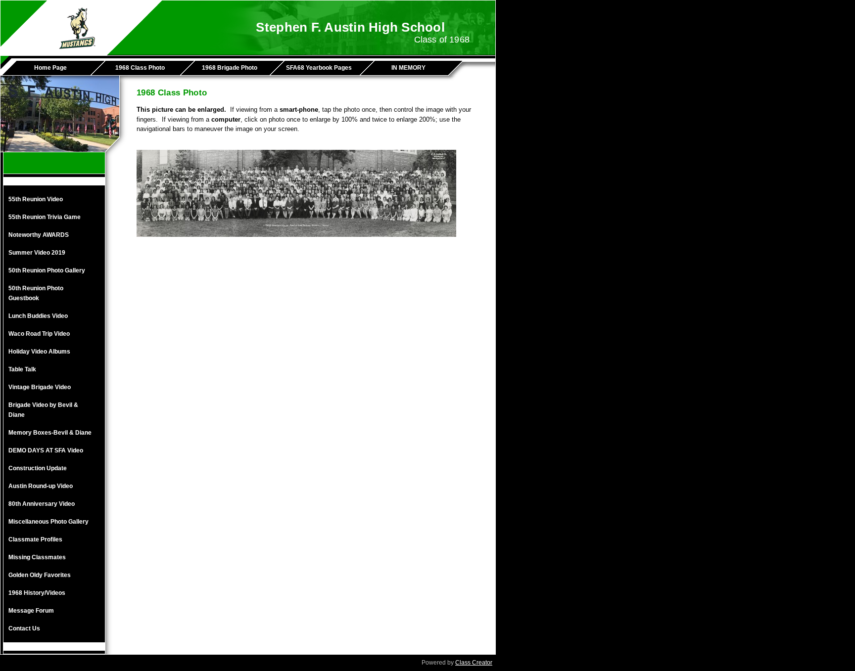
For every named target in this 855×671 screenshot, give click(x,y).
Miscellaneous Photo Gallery (48, 521)
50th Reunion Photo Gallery (46, 270)
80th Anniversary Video (41, 503)
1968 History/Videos (36, 592)
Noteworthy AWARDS (38, 234)
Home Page (50, 67)
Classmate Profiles (35, 539)
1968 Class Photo (140, 67)
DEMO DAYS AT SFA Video (45, 450)
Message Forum (31, 610)
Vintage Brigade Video (39, 387)
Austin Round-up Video (40, 486)
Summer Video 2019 (36, 252)
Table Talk (22, 369)
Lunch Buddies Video (38, 316)
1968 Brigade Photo (229, 67)
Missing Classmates (37, 557)
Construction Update (37, 468)
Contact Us (24, 628)
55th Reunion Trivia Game (44, 217)
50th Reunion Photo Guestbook (35, 293)
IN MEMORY (408, 67)
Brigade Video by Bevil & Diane (43, 410)
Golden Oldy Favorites (39, 575)
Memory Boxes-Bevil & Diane (50, 432)
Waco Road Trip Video (39, 333)
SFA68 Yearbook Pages (319, 67)
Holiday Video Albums (39, 351)
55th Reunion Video (35, 199)
